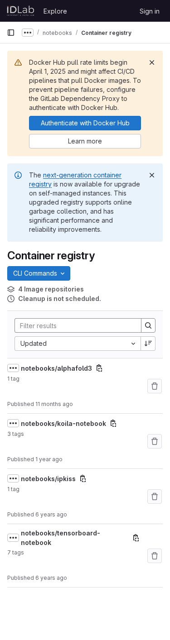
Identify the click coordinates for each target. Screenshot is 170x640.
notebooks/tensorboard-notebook (60, 537)
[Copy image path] (99, 368)
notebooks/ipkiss (48, 478)
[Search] (148, 325)
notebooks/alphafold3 (56, 368)
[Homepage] (20, 11)
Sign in (150, 11)
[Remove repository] (154, 386)
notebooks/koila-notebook (63, 423)
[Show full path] (13, 368)
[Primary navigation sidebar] (11, 32)
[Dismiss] (151, 62)
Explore (55, 11)
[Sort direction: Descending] (148, 343)
